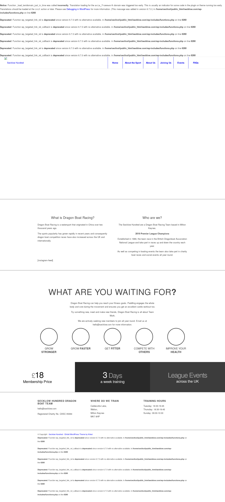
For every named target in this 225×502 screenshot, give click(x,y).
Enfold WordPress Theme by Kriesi (79, 434)
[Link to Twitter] (218, 62)
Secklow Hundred (56, 434)
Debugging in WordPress (78, 9)
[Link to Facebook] (208, 62)
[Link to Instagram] (213, 62)
